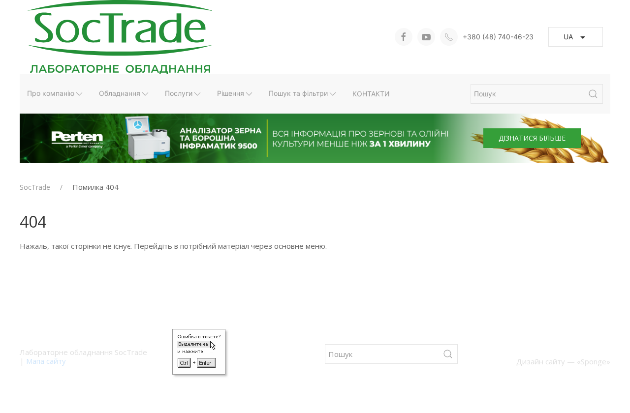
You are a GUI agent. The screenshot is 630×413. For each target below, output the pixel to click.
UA (568, 36)
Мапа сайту (46, 361)
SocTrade (35, 187)
